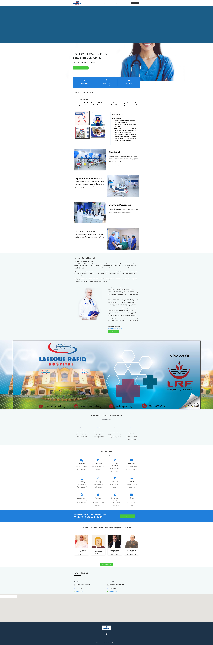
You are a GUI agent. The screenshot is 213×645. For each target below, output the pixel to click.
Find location (84, 83)
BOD (113, 2)
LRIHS (109, 2)
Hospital (104, 2)
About (100, 2)
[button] (81, 68)
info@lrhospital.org (79, 591)
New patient (106, 83)
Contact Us (127, 2)
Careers (121, 2)
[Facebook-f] (106, 634)
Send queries (128, 83)
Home (96, 2)
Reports (116, 2)
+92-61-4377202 (135, 3)
